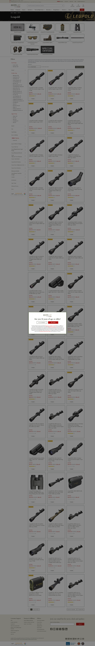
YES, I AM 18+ (53, 322)
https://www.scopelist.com (49, 325)
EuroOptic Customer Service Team (45, 331)
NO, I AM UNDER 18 (41, 322)
